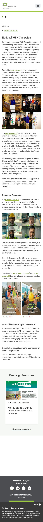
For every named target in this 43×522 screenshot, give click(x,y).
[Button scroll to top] (38, 516)
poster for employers (20, 273)
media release (10, 133)
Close (36, 504)
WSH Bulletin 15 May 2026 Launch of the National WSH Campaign (20, 411)
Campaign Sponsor (11, 30)
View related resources (20, 429)
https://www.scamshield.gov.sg (20, 517)
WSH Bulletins (23, 403)
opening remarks (16, 70)
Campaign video (11, 199)
